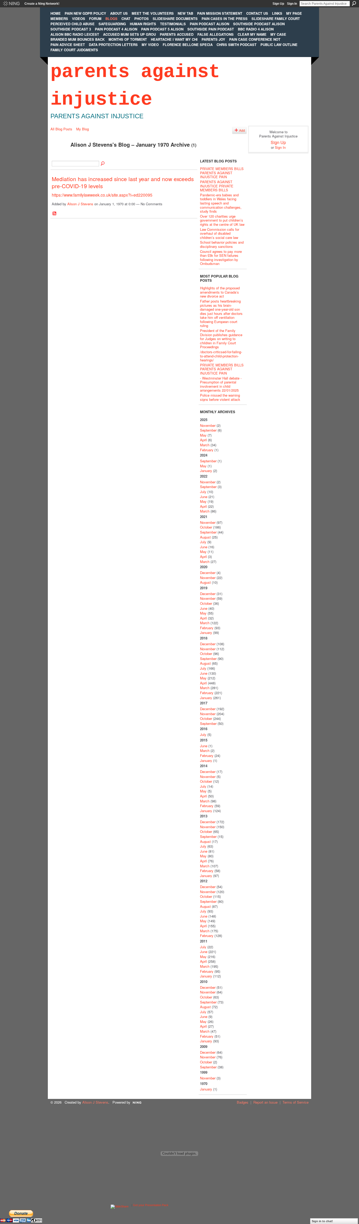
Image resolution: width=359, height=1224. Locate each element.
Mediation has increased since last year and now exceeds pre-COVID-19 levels (123, 182)
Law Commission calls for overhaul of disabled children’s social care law (219, 233)
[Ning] (11, 3)
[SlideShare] (120, 1205)
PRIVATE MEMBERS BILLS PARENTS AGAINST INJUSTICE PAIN (222, 172)
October (206, 527)
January (206, 470)
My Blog (82, 128)
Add (242, 130)
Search (354, 3)
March (204, 444)
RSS (54, 213)
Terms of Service (296, 1102)
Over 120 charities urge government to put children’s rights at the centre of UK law (222, 220)
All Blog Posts (61, 128)
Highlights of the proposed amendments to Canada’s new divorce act (220, 292)
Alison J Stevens (80, 203)
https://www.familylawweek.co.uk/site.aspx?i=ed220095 (102, 195)
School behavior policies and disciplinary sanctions (222, 244)
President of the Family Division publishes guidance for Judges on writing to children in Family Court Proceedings (221, 338)
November (208, 425)
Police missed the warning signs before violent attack (220, 397)
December (208, 572)
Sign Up (278, 4)
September (208, 430)
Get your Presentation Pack (150, 1205)
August (205, 537)
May (203, 435)
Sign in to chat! (322, 1221)
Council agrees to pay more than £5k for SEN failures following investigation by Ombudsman (221, 257)
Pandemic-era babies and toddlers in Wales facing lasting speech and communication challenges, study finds (221, 203)
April (203, 439)
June (203, 496)
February (206, 449)
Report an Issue (265, 1102)
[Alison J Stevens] (58, 155)
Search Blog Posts (103, 163)
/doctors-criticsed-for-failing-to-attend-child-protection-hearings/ (221, 355)
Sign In (292, 4)
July (203, 491)
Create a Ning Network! (41, 4)
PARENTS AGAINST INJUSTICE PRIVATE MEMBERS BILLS (216, 185)
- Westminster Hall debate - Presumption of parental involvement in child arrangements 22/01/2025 (221, 384)
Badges (242, 1102)
